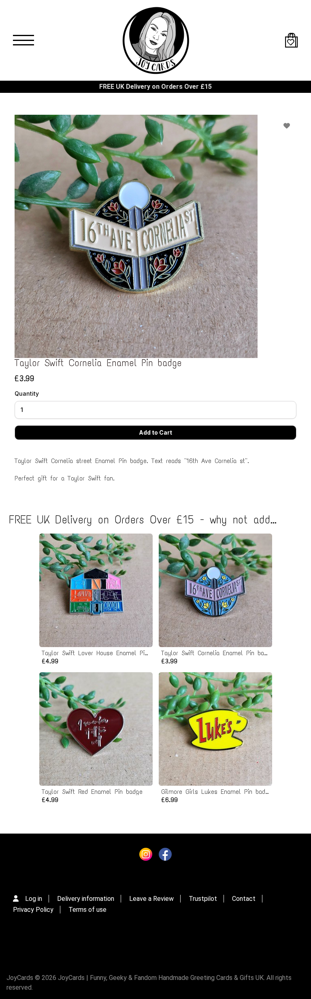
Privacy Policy (33, 909)
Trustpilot (203, 899)
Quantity (27, 393)
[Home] (155, 40)
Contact (244, 899)
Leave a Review (151, 899)
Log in (33, 899)
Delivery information (85, 899)
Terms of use (87, 909)
